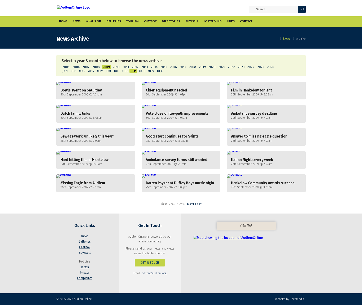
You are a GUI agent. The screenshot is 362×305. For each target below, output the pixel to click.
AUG (125, 71)
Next (190, 204)
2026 (270, 67)
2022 (231, 67)
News (286, 38)
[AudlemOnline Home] (82, 8)
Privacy (84, 272)
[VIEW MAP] (246, 237)
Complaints (84, 278)
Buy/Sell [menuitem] (191, 21)
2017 (183, 67)
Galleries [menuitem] (113, 21)
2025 (260, 67)
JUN (108, 71)
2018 (192, 67)
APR (91, 71)
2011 (126, 67)
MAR (82, 71)
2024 (250, 67)
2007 (85, 67)
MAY (100, 71)
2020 (212, 67)
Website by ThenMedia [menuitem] (289, 299)
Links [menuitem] (231, 21)
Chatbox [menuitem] (150, 21)
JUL (116, 71)
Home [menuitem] (63, 21)
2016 (173, 67)
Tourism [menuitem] (132, 21)
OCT (142, 71)
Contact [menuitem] (246, 21)
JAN (65, 71)
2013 (144, 67)
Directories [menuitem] (171, 21)
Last (198, 204)
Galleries (85, 241)
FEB (73, 71)
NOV (151, 71)
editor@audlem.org (154, 273)
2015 (163, 67)
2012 (135, 67)
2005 (66, 67)
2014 (154, 67)
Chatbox (84, 247)
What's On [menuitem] (93, 21)
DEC (160, 71)
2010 (116, 67)
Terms (84, 267)
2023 (241, 67)
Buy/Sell (85, 253)
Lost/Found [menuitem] (213, 21)
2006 (76, 67)
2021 (221, 67)
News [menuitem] (76, 21)
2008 (96, 67)
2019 (202, 67)
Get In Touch (150, 262)
